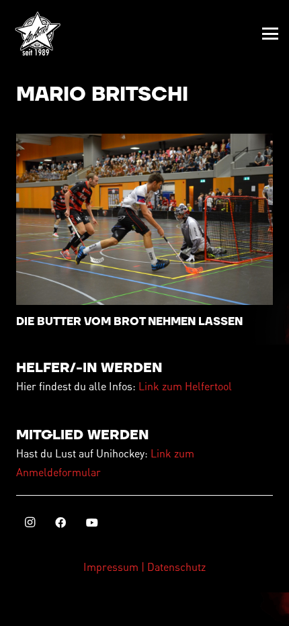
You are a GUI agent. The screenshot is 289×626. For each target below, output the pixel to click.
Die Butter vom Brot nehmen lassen (129, 321)
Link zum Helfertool (185, 386)
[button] (270, 34)
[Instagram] (29, 522)
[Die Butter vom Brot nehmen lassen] (144, 219)
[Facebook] (60, 522)
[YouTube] (92, 522)
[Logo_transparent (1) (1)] (38, 33)
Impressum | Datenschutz (144, 567)
